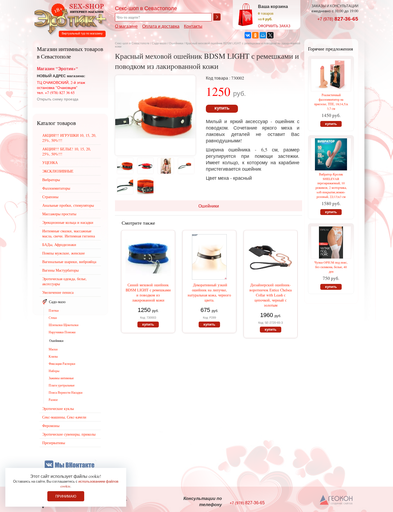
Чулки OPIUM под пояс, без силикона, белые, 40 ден (331, 266)
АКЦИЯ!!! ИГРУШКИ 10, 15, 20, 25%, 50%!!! (69, 138)
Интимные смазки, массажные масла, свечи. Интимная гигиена (68, 233)
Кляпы (53, 356)
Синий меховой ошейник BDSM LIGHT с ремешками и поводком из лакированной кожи (148, 292)
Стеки (53, 317)
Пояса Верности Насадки (65, 392)
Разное (53, 399)
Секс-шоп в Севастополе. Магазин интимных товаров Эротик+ (69, 18)
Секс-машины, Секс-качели (64, 417)
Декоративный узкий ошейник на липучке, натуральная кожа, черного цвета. (209, 292)
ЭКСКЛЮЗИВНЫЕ (58, 171)
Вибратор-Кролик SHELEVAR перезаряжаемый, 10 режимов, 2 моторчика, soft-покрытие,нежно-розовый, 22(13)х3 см (331, 185)
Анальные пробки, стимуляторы (68, 205)
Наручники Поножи (62, 332)
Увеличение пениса (58, 292)
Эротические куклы (58, 408)
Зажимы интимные (61, 378)
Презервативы (53, 442)
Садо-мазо (159, 43)
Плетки (54, 310)
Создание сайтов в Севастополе (336, 500)
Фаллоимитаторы (56, 188)
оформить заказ (274, 26)
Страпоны (50, 196)
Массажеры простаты (59, 213)
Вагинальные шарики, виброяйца (69, 261)
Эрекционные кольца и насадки (67, 222)
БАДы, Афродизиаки (59, 244)
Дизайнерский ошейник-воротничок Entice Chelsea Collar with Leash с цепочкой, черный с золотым (270, 295)
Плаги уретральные (62, 385)
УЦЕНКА (50, 162)
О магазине (126, 26)
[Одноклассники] (255, 35)
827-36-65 (337, 19)
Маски (53, 349)
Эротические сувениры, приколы (68, 434)
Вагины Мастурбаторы (60, 270)
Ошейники (176, 43)
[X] (270, 35)
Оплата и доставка (160, 26)
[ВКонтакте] (248, 35)
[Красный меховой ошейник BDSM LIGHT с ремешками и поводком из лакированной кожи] (155, 154)
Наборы (54, 371)
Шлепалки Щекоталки (63, 325)
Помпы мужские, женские (63, 253)
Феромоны (50, 425)
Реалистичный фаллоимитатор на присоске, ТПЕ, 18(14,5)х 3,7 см (331, 102)
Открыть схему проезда (57, 98)
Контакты (193, 26)
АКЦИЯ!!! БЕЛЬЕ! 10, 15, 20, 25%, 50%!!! (66, 151)
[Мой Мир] (263, 35)
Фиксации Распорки (62, 363)
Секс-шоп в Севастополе (132, 43)
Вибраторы (51, 179)
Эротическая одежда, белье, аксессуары (64, 281)
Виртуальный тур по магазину (82, 33)
